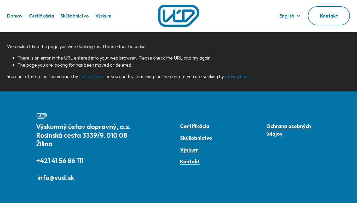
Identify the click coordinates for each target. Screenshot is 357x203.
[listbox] (286, 16)
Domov (14, 16)
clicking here (91, 76)
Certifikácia (41, 16)
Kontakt (329, 16)
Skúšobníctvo (74, 16)
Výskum (103, 16)
